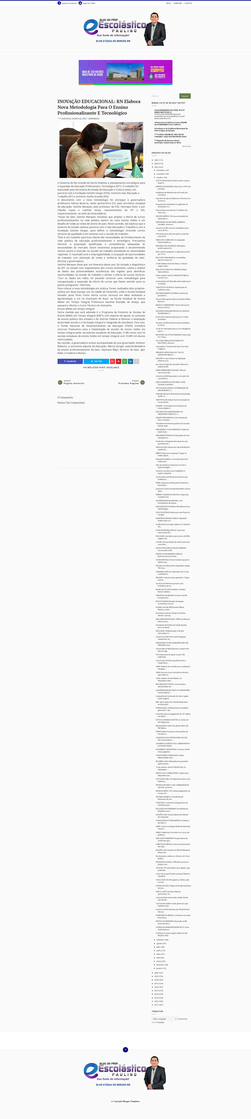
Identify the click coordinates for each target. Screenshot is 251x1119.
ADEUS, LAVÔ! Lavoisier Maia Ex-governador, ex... (168, 892)
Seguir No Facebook (69, 3)
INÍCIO (168, 3)
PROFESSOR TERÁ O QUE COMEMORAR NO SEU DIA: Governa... (172, 786)
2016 (156, 987)
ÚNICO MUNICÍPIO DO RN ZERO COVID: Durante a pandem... (171, 383)
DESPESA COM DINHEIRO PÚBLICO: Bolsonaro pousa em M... (169, 555)
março (159, 961)
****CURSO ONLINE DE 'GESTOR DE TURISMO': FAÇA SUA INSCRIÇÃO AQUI (170, 135)
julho (158, 947)
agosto (159, 943)
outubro (159, 177)
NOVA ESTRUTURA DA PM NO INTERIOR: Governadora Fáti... (171, 549)
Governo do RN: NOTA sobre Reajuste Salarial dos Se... (171, 638)
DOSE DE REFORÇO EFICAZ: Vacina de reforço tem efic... (170, 531)
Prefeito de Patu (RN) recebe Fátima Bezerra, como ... (170, 608)
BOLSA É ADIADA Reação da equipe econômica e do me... (170, 602)
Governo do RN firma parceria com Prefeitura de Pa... (169, 584)
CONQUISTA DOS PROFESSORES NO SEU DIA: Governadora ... (171, 738)
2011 (156, 1005)
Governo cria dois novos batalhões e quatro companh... (170, 472)
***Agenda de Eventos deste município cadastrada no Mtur (167, 141)
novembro (160, 174)
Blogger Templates (131, 1101)
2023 (156, 160)
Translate (160, 1022)
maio (158, 954)
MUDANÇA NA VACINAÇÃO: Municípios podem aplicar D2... (170, 247)
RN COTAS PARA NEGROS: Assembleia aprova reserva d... (171, 258)
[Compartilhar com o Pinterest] (136, 361)
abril (158, 958)
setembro (160, 940)
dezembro (160, 170)
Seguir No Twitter (89, 3)
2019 (156, 976)
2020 (156, 973)
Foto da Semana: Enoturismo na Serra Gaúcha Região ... (171, 466)
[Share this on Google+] (112, 361)
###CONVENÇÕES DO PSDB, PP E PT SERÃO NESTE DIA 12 (169, 111)
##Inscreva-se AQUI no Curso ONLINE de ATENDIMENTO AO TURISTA (170, 123)
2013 (156, 998)
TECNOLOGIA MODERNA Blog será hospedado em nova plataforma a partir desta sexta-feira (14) (169, 116)
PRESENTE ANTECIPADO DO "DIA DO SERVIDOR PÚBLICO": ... (170, 353)
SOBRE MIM (178, 3)
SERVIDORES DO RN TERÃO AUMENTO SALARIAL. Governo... (170, 223)
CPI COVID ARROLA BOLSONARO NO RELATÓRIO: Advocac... (170, 341)
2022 (156, 163)
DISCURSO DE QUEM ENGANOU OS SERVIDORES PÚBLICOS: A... (169, 412)
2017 (156, 983)
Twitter (97, 361)
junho (158, 950)
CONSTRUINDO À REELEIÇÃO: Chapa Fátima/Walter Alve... (170, 756)
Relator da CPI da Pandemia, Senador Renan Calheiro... (171, 590)
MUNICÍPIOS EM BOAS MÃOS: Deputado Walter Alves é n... (171, 519)
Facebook (71, 361)
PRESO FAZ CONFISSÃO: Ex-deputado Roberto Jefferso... (170, 241)
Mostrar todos (186, 146)
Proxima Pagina (129, 383)
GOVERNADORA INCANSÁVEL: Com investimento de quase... (169, 501)
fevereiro (160, 965)
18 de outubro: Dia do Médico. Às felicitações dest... (169, 679)
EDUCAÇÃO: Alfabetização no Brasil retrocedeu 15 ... (170, 632)
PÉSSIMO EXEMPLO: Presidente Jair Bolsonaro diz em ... (169, 798)
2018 (156, 980)
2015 (156, 990)
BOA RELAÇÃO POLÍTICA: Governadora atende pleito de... (171, 685)
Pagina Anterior (74, 383)
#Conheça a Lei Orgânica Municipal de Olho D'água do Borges (171, 129)
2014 (156, 994)
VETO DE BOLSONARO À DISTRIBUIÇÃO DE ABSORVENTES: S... (172, 389)
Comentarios (93, 118)
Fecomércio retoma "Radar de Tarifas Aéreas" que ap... (171, 614)
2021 (156, 167)
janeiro (159, 968)
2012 (156, 1001)
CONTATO (188, 3)
